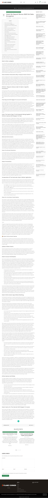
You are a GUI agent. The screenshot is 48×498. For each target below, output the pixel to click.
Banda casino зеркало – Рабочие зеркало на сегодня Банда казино (41, 71)
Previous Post (6, 425)
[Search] (37, 2)
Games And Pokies (8, 48)
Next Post (31, 425)
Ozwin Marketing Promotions (9, 38)
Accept (45, 494)
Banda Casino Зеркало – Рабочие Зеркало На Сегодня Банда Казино (41, 127)
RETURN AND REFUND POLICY (21, 491)
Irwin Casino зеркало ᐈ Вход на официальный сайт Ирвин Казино (41, 22)
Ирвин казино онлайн (39, 26)
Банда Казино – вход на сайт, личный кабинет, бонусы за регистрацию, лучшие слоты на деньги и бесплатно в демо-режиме (41, 91)
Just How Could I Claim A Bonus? (10, 44)
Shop (24, 2)
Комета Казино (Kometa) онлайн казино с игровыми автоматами (40, 114)
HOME (18, 484)
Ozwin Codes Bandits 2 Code (10, 434)
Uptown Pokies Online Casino (9, 45)
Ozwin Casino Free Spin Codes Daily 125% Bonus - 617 (26, 8)
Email (14, 469)
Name (3, 469)
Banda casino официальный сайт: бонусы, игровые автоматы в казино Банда (40, 76)
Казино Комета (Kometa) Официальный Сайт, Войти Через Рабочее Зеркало (40, 143)
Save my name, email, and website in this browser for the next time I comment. (15, 473)
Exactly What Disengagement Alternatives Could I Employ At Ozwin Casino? (11, 25)
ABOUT (18, 485)
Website (25, 469)
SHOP (18, 487)
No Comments (43, 19)
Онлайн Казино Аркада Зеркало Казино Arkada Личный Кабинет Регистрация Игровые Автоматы (40, 53)
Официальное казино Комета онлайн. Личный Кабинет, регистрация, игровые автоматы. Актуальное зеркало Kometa (41, 105)
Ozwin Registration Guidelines (10, 36)
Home (21, 2)
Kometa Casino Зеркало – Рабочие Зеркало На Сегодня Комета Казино (41, 152)
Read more (10, 445)
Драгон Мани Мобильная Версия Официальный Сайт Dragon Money (40, 85)
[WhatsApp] (18, 421)
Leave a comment (9, 435)
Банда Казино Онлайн (39, 131)
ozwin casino (9, 180)
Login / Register (35, 2)
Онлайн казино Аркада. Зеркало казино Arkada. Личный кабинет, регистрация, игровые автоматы (40, 42)
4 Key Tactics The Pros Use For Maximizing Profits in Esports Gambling (40, 175)
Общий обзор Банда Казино (40, 99)
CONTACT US (19, 488)
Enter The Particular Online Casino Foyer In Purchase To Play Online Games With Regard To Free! (11, 34)
